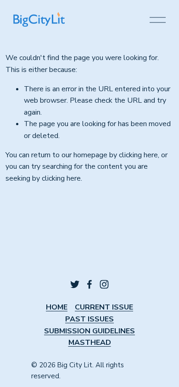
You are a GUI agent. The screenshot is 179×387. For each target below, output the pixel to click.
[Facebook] (89, 284)
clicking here (138, 155)
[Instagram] (104, 284)
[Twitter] (74, 284)
